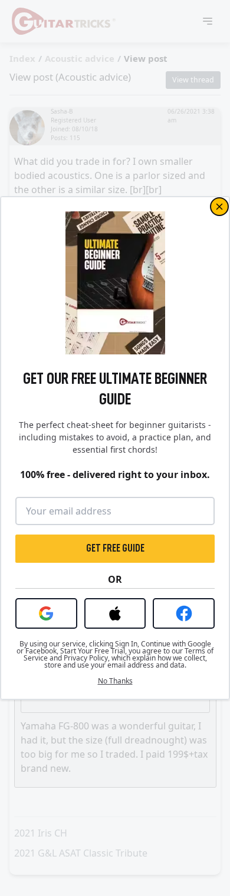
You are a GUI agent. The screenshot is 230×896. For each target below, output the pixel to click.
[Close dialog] (219, 206)
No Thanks (115, 681)
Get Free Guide (115, 548)
